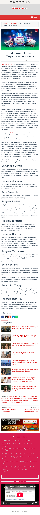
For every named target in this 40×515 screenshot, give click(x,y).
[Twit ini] (6, 317)
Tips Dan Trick (13, 396)
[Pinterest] (17, 2)
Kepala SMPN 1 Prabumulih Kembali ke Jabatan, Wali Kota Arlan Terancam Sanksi (25, 336)
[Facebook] (11, 2)
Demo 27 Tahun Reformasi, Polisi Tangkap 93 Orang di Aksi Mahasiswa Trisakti (25, 344)
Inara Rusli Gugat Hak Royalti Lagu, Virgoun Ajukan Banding (23, 353)
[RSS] (29, 2)
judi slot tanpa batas (7, 400)
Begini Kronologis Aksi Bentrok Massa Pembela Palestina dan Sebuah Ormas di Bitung (24, 362)
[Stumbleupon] (23, 2)
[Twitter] (14, 2)
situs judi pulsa (12, 402)
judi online (23, 398)
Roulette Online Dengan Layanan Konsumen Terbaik (31, 410)
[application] (20, 494)
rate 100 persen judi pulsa (21, 400)
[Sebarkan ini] (2, 317)
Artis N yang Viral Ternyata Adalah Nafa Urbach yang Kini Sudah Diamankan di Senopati (24, 388)
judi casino (17, 398)
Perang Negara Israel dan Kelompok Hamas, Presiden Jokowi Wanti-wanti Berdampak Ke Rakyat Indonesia (23, 379)
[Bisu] (33, 503)
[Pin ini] (9, 317)
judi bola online (9, 398)
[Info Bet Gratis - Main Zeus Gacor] (20, 8)
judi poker (29, 398)
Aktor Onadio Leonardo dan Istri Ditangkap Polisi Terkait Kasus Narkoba (25, 327)
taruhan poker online (16, 133)
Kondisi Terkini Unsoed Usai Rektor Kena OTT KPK (15, 441)
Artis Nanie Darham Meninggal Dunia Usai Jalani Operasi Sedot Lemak (25, 370)
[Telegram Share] (13, 317)
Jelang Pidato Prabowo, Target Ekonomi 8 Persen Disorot (17, 467)
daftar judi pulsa (27, 396)
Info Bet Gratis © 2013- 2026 (20, 511)
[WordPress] (26, 2)
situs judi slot (21, 402)
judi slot (35, 398)
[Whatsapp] (16, 317)
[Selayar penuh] (36, 503)
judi (33, 396)
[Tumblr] (20, 2)
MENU (35, 17)
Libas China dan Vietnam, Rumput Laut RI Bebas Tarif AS (17, 454)
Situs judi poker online (7, 64)
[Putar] (4, 503)
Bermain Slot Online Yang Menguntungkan (8, 410)
